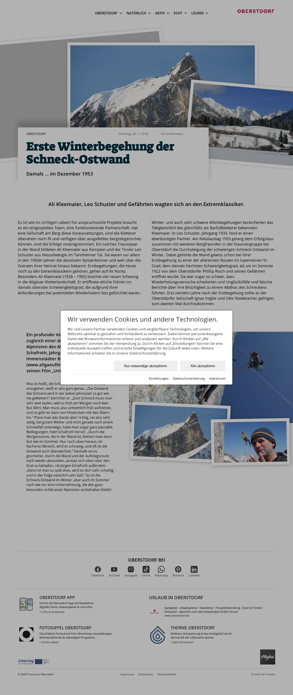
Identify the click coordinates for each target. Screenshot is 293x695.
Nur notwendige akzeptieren (145, 366)
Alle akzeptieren (202, 366)
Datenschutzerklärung (189, 378)
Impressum (217, 378)
